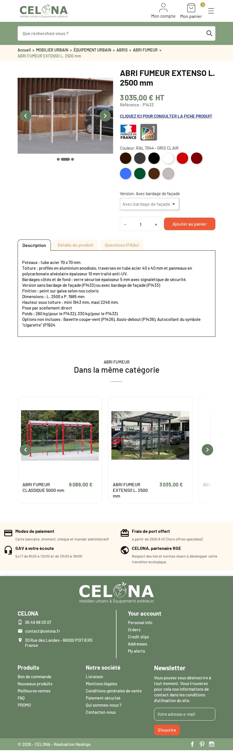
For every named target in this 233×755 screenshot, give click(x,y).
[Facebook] (192, 744)
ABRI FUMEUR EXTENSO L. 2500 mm (39, 490)
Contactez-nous (101, 712)
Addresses (137, 643)
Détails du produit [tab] (75, 244)
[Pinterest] (202, 744)
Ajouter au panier (189, 223)
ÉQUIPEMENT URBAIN (92, 50)
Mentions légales (101, 683)
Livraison (94, 676)
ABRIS (122, 50)
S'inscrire (167, 730)
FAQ (21, 697)
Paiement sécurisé (103, 697)
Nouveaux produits (35, 683)
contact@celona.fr (42, 631)
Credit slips (138, 636)
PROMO (24, 704)
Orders (134, 629)
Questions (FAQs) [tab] (122, 244)
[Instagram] (211, 744)
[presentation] (25, 115)
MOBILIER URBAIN (52, 50)
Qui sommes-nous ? (103, 704)
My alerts (136, 650)
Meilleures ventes (34, 690)
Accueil (24, 50)
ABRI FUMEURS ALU (132, 484)
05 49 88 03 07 (38, 622)
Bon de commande (34, 676)
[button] (58, 159)
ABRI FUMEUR (145, 50)
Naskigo (83, 744)
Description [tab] (34, 245)
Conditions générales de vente (114, 690)
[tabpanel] (116, 293)
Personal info (140, 622)
